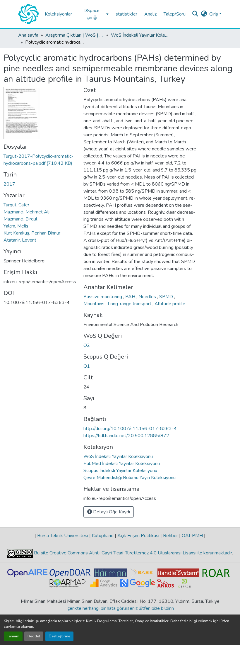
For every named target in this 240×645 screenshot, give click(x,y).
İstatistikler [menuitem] (125, 14)
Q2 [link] (86, 345)
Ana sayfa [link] (28, 35)
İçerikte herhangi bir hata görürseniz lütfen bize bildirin (120, 608)
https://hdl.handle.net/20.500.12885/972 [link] (126, 435)
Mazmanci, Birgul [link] (20, 219)
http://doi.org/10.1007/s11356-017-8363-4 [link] (130, 428)
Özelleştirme (59, 636)
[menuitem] (93, 14)
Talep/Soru (175, 14)
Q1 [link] (86, 366)
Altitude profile (170, 304)
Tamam (13, 636)
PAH (130, 296)
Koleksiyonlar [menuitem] (58, 14)
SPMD (166, 296)
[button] (28, 14)
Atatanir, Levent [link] (20, 240)
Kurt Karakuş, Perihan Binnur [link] (32, 233)
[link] (40, 160)
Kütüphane (103, 535)
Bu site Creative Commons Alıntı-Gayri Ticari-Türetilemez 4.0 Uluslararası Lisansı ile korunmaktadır (132, 553)
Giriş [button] (214, 14)
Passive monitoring (103, 296)
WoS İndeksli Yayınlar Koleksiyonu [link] (140, 35)
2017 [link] (9, 184)
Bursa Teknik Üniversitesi (62, 535)
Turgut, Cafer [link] (16, 205)
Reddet (34, 636)
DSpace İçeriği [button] (91, 14)
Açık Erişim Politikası (138, 535)
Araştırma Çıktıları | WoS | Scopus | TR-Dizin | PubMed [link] (74, 35)
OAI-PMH (192, 535)
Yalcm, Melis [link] (16, 226)
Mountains (94, 304)
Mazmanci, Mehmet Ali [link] (26, 212)
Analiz (150, 14)
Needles (147, 296)
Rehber (170, 535)
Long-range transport (130, 304)
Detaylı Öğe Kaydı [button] (111, 512)
